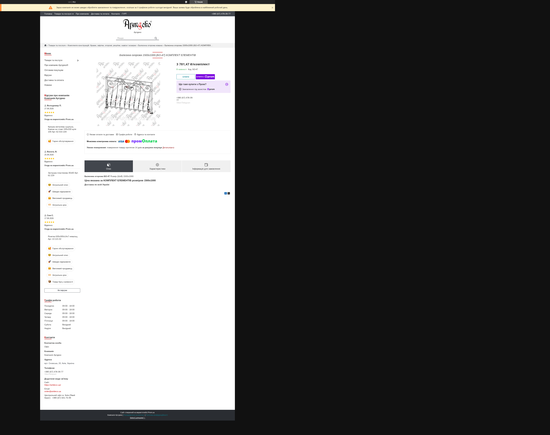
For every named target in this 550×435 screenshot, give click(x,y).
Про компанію (82, 14)
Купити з (200, 77)
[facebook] (225, 194)
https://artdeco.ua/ (52, 385)
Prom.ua (151, 413)
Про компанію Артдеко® (56, 65)
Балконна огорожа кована (150, 45)
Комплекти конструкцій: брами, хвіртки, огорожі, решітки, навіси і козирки (102, 45)
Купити (186, 77)
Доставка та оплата (100, 14)
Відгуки (48, 75)
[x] (229, 194)
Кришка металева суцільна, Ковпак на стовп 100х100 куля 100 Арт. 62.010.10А (62, 129)
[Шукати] (156, 38)
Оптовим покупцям (53, 70)
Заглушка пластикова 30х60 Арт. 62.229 (63, 174)
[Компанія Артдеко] (137, 24)
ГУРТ (124, 14)
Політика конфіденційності (157, 415)
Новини (48, 85)
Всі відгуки (62, 290)
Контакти (115, 14)
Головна (48, 14)
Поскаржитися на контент (134, 415)
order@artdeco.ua (52, 391)
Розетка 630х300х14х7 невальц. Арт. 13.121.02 (63, 237)
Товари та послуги (62, 14)
